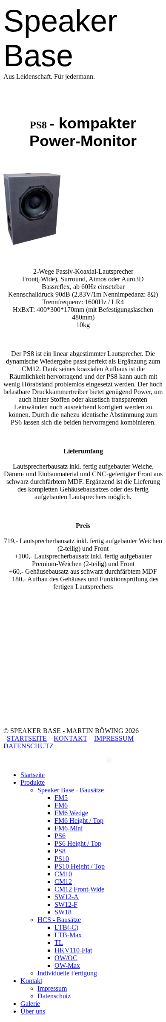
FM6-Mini (68, 828)
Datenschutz (54, 996)
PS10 (61, 858)
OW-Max (67, 965)
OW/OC (65, 957)
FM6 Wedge (71, 812)
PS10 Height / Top (79, 866)
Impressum (52, 988)
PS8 (60, 851)
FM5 (61, 797)
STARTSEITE (27, 738)
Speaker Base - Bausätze (70, 790)
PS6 (60, 835)
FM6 (61, 805)
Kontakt (31, 980)
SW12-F (65, 904)
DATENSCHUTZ (28, 746)
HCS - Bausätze (59, 919)
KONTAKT (70, 738)
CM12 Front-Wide (79, 889)
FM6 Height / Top (78, 820)
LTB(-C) (66, 927)
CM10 (63, 874)
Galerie (30, 1003)
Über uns (32, 1011)
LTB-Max (68, 935)
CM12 (63, 881)
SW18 (63, 912)
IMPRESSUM (114, 738)
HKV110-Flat (73, 950)
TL (58, 942)
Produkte (32, 782)
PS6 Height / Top (77, 843)
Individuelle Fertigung (67, 973)
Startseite (32, 774)
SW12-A (66, 896)
